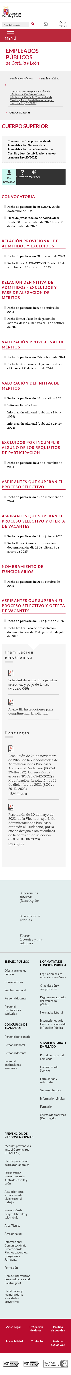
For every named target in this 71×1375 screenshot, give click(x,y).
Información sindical (52, 1098)
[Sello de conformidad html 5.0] (31, 1365)
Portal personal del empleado (52, 1057)
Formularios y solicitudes (48, 1080)
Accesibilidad (14, 1341)
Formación (46, 1106)
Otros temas (63, 24)
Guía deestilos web (58, 1342)
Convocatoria (18, 197)
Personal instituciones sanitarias (13, 1064)
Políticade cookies (58, 1328)
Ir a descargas (9, 180)
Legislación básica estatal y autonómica (53, 975)
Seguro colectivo (50, 1090)
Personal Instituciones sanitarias (13, 1010)
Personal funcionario (18, 1036)
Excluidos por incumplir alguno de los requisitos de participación (31, 447)
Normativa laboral (51, 1012)
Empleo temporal (15, 990)
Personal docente (15, 998)
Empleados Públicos (21, 78)
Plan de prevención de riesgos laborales (17, 1162)
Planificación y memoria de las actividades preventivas (14, 1296)
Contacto (37, 1341)
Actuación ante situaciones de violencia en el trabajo (14, 1197)
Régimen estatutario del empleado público (53, 1001)
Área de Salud (13, 1233)
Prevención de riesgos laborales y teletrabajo (16, 1214)
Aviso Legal (13, 1327)
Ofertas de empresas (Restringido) (53, 1116)
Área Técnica (12, 1225)
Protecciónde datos (36, 1328)
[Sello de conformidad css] (11, 1365)
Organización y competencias (49, 987)
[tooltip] (45, 23)
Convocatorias (14, 982)
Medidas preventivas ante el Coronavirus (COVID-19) (18, 1149)
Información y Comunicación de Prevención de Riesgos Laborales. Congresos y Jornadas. (16, 1250)
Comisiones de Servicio (49, 1068)
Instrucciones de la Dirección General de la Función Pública (53, 1024)
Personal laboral (15, 1044)
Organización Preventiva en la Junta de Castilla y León (16, 1178)
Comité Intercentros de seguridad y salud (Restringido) (17, 1279)
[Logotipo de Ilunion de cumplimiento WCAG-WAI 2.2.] (55, 1366)
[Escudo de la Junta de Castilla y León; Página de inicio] (11, 17)
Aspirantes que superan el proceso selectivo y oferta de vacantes (33, 521)
